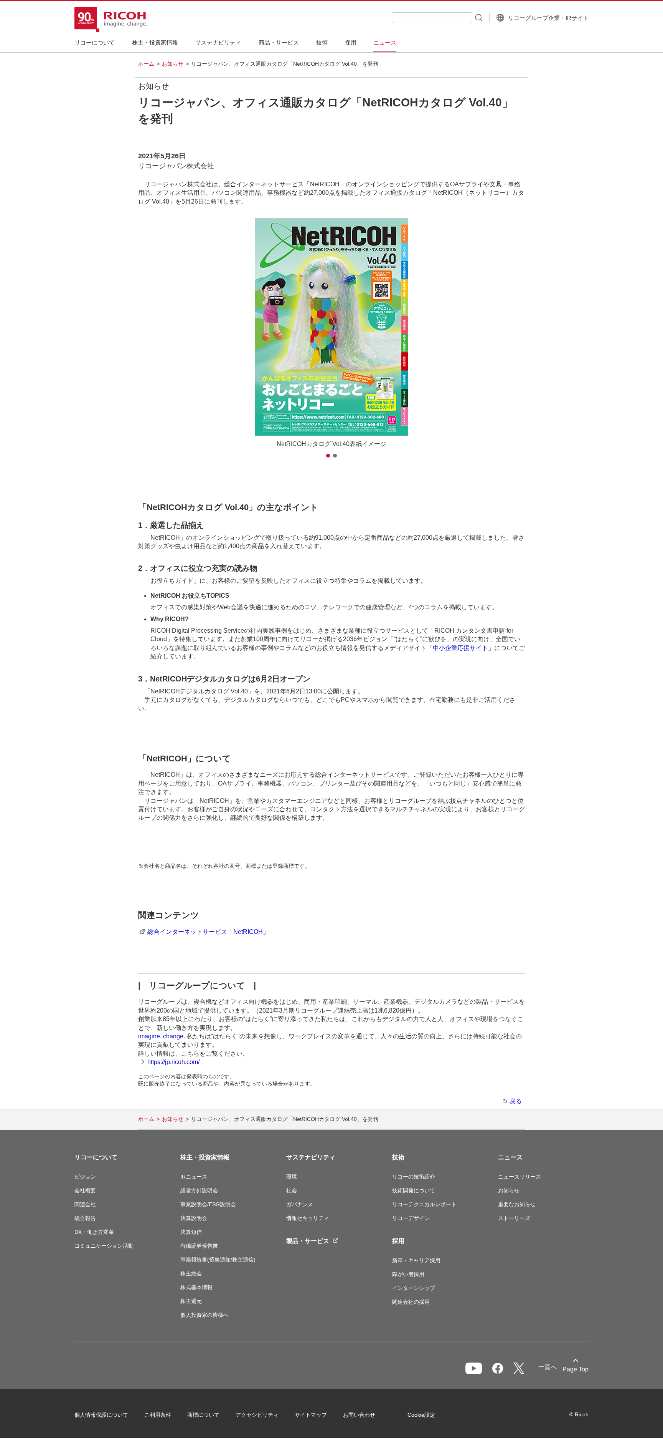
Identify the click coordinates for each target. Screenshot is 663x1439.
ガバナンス (299, 1204)
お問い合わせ (359, 1415)
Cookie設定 (421, 1415)
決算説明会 (193, 1218)
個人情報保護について (101, 1415)
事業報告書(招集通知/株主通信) (218, 1260)
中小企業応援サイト (460, 648)
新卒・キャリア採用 (416, 1260)
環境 (291, 1177)
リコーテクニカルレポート (424, 1204)
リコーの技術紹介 (413, 1177)
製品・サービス (307, 1241)
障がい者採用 (408, 1274)
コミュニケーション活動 (104, 1246)
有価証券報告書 (199, 1246)
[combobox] (432, 17)
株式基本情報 (196, 1287)
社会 (291, 1190)
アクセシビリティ (257, 1415)
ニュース (510, 1157)
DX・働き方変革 (94, 1232)
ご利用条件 (157, 1415)
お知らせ (172, 64)
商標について (203, 1415)
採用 (398, 1241)
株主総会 (191, 1273)
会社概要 (85, 1190)
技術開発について (413, 1190)
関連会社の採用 (411, 1302)
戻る (516, 1101)
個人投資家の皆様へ (204, 1315)
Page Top (575, 1369)
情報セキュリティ (307, 1218)
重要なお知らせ (517, 1204)
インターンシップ (413, 1288)
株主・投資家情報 (204, 1157)
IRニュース (193, 1177)
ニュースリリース (519, 1177)
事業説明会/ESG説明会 (208, 1204)
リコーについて (95, 1157)
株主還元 (191, 1301)
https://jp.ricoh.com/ (173, 1062)
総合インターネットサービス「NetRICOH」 (208, 931)
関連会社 (85, 1204)
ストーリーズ (514, 1218)
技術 (398, 1157)
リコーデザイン (411, 1218)
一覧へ (547, 1367)
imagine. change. (161, 1036)
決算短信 (191, 1232)
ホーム (146, 64)
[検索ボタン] (478, 17)
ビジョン (85, 1177)
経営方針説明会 (199, 1190)
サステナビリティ (310, 1157)
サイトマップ (311, 1415)
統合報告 (85, 1218)
